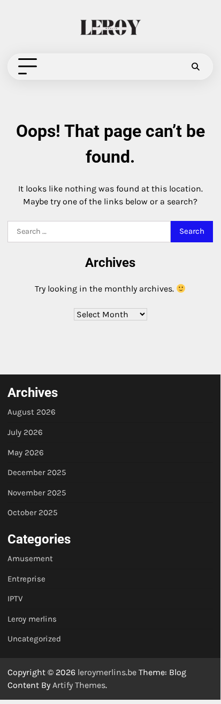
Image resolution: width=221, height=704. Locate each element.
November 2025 (36, 493)
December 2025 (36, 472)
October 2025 (32, 512)
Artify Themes (78, 685)
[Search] (195, 66)
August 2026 (31, 412)
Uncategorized (34, 639)
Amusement (30, 558)
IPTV (14, 598)
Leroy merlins (32, 619)
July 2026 (25, 432)
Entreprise (26, 579)
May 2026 (25, 452)
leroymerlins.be (107, 672)
